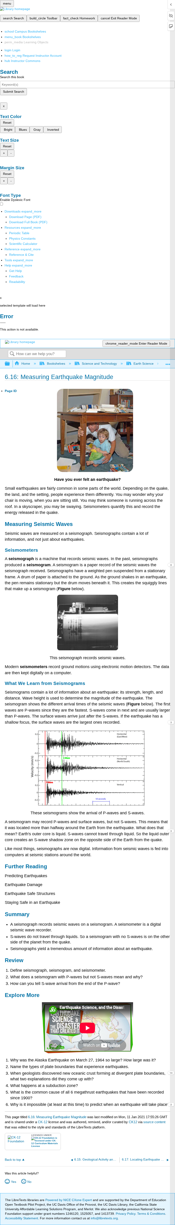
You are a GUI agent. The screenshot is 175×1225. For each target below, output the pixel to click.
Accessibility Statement (21, 1218)
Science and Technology (99, 363)
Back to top (13, 1159)
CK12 (133, 1122)
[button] (16, 276)
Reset (7, 122)
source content (154, 1122)
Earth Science (143, 363)
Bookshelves (56, 363)
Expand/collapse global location (167, 362)
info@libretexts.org (104, 1218)
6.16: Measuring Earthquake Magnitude (57, 1117)
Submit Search (13, 91)
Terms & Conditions (151, 1213)
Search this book (12, 77)
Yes (13, 1182)
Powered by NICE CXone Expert (69, 1200)
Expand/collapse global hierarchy (10, 364)
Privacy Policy (125, 1213)
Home (26, 363)
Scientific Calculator (23, 244)
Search (12, 354)
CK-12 (43, 1122)
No (29, 1182)
